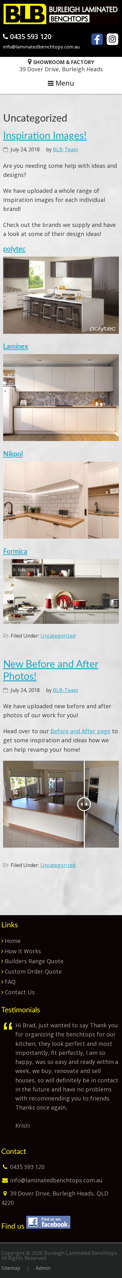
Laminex (15, 346)
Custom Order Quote (33, 971)
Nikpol (13, 454)
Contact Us (20, 992)
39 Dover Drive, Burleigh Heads (61, 66)
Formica (15, 552)
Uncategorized (57, 635)
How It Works (23, 951)
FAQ (10, 981)
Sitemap (10, 1268)
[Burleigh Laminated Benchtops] (61, 23)
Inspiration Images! (45, 136)
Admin (43, 1268)
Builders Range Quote (34, 961)
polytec (14, 249)
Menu (64, 83)
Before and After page (80, 731)
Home (13, 941)
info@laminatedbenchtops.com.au (41, 46)
